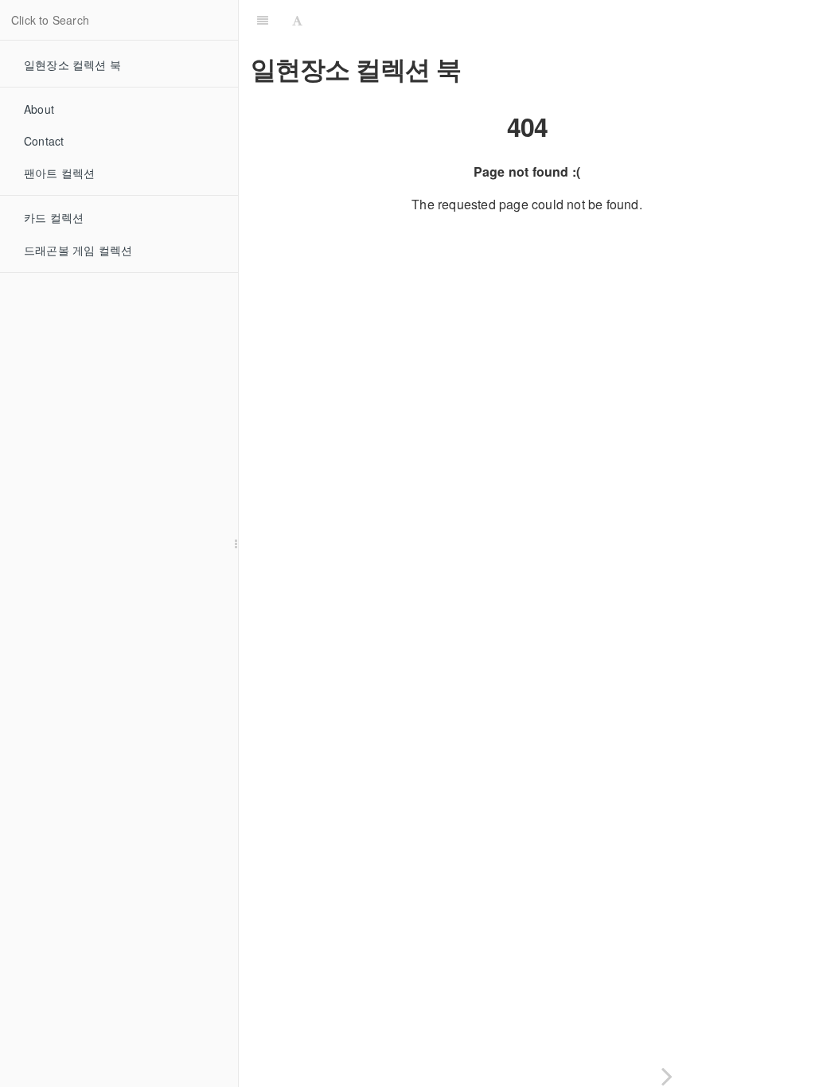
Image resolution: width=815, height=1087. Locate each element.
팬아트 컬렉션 (59, 173)
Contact (44, 141)
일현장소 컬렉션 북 (72, 64)
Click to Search (50, 20)
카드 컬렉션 (54, 217)
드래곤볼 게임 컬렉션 (78, 250)
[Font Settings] (297, 20)
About (39, 109)
